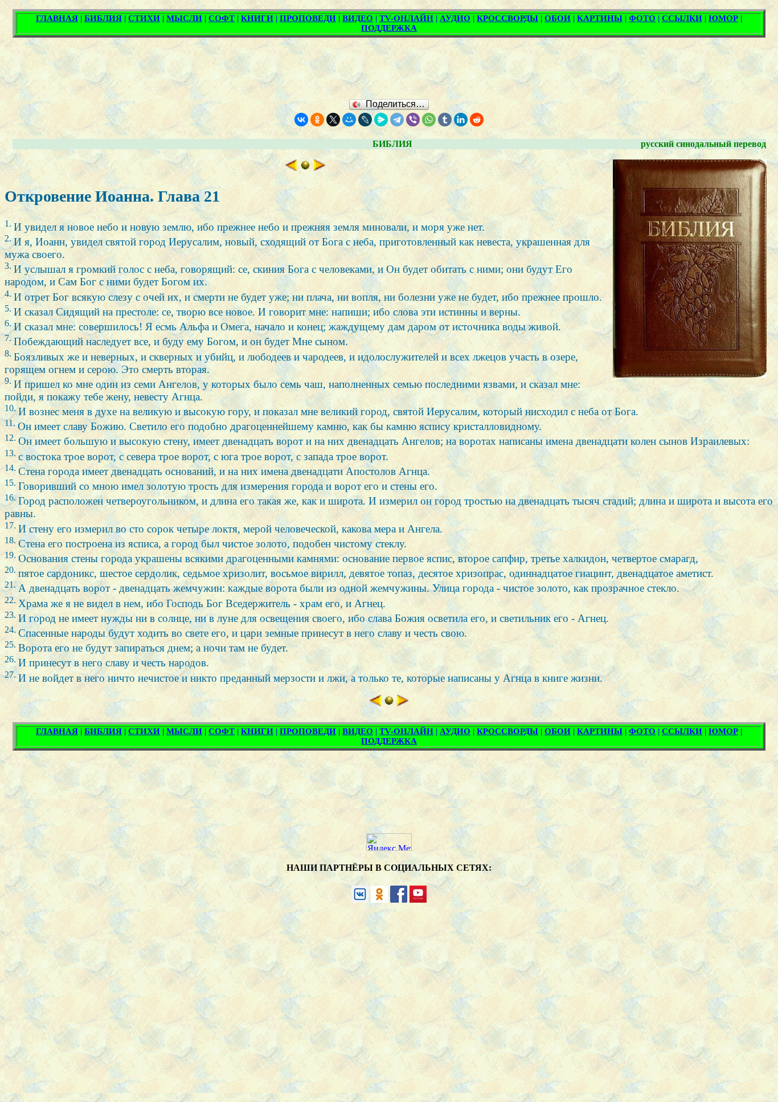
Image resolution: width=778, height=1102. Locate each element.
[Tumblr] (445, 119)
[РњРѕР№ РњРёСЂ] (349, 119)
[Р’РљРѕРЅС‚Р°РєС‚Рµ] (301, 119)
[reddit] (477, 119)
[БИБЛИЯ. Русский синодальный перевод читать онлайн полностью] (305, 167)
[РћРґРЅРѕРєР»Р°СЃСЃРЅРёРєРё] (317, 119)
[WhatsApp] (429, 119)
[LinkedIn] (461, 119)
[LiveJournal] (365, 119)
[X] (333, 119)
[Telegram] (397, 119)
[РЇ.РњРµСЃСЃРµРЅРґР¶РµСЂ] (381, 119)
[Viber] (413, 119)
